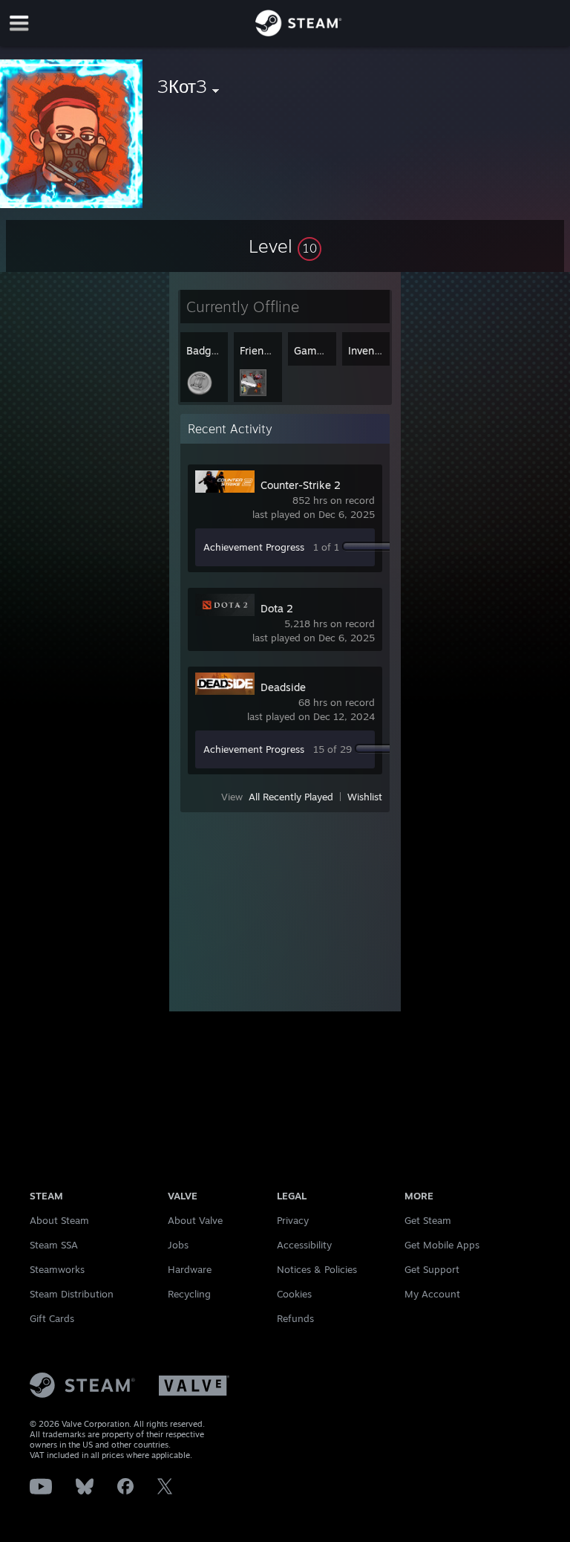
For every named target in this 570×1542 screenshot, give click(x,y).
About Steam (59, 1220)
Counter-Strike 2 (301, 485)
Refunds (295, 1318)
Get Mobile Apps (441, 1245)
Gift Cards (52, 1318)
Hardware (190, 1269)
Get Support (431, 1269)
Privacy (293, 1220)
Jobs (178, 1245)
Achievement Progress (253, 547)
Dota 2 (277, 608)
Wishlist (364, 797)
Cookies (294, 1294)
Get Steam (427, 1220)
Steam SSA (54, 1245)
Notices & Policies (317, 1269)
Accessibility (304, 1245)
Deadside (283, 687)
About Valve (195, 1220)
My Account (432, 1294)
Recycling (189, 1294)
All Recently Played (291, 797)
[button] (285, 246)
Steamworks (57, 1269)
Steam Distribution (72, 1294)
